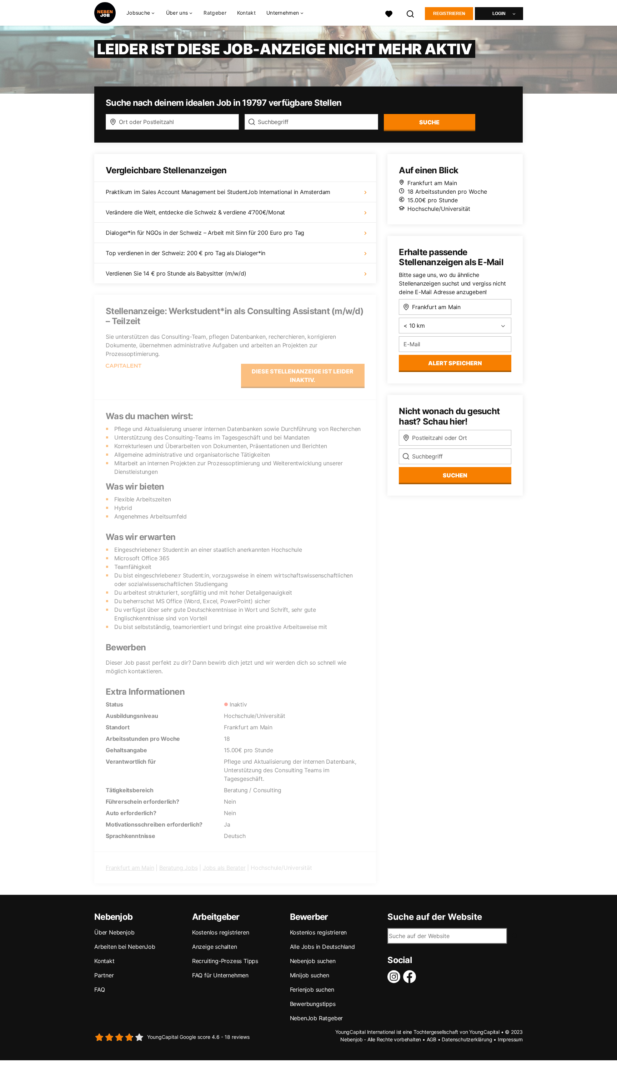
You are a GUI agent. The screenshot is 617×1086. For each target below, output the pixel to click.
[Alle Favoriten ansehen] (389, 13)
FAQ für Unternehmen (220, 975)
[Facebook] (411, 976)
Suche (429, 122)
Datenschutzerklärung (467, 1039)
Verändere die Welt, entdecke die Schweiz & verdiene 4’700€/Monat (195, 212)
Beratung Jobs (178, 867)
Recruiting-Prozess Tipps (225, 960)
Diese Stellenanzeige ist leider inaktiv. (302, 375)
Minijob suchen (309, 975)
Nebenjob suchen (313, 960)
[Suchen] (410, 13)
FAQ (99, 989)
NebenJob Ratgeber (316, 1018)
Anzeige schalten (214, 946)
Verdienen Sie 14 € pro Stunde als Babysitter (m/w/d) (176, 273)
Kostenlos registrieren (220, 932)
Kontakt (246, 13)
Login (499, 13)
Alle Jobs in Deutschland (322, 946)
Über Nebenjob (114, 932)
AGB (431, 1039)
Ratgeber (215, 13)
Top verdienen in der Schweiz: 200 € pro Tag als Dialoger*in (185, 253)
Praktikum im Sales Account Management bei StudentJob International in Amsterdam (218, 191)
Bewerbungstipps (313, 1003)
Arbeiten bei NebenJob (124, 946)
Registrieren (449, 13)
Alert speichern (455, 363)
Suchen (455, 475)
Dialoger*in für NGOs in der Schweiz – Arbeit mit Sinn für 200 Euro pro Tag (205, 232)
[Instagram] (395, 976)
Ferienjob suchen (312, 989)
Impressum (510, 1039)
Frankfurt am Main (130, 867)
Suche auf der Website (434, 917)
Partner (104, 975)
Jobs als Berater (224, 867)
